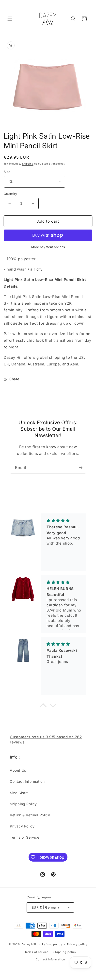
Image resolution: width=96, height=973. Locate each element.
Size (7, 172)
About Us (18, 770)
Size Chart (19, 793)
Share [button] (14, 379)
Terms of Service (24, 837)
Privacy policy (77, 944)
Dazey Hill (29, 944)
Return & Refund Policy (30, 815)
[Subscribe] (80, 467)
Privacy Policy (22, 826)
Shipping (27, 163)
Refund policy (52, 944)
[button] (9, 18)
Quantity (10, 194)
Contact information (50, 959)
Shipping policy (65, 952)
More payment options (48, 247)
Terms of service (36, 952)
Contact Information (27, 781)
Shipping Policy (23, 804)
